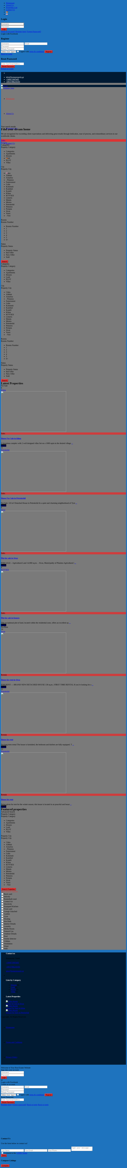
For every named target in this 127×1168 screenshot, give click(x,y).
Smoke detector (10, 939)
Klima (3, 390)
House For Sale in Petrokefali (13, 498)
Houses (14, 985)
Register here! (6, 1105)
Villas (13, 992)
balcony (7, 896)
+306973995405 (12, 79)
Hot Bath (7, 921)
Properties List (11, 7)
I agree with (32, 51)
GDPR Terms (21, 1153)
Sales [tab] (3, 140)
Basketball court (10, 899)
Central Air (8, 901)
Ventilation (8, 944)
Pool (6, 936)
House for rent (7, 740)
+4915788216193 (13, 82)
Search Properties (8, 889)
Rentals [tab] (4, 143)
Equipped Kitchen (11, 906)
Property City (6, 836)
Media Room (9, 929)
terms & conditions (36, 51)
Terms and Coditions (14, 1042)
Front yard (8, 909)
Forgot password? (19, 1105)
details (3, 445)
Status (3, 244)
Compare (5, 1166)
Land (13, 987)
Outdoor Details (10, 934)
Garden (7, 914)
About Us (10, 5)
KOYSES (5, 570)
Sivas (3, 510)
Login (4, 29)
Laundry (7, 926)
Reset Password (8, 66)
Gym (6, 916)
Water (6, 946)
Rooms (4, 220)
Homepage (10, 3)
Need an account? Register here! (13, 32)
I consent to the (15, 1153)
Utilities (7, 941)
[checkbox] (2, 1153)
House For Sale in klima (11, 438)
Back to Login (6, 54)
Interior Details (10, 924)
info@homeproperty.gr (15, 971)
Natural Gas (8, 931)
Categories (5, 145)
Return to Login (7, 69)
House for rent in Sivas (10, 680)
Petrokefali (5, 450)
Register (49, 52)
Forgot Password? (34, 32)
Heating (7, 919)
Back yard (8, 894)
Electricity (8, 904)
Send (4, 1155)
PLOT (13, 989)
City (2, 167)
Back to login (32, 1105)
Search (4, 261)
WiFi (6, 949)
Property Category (8, 814)
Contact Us (10, 10)
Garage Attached (10, 911)
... (72, 443)
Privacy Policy (11, 1057)
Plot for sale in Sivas (9, 558)
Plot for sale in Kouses (10, 618)
